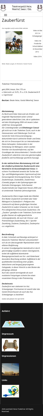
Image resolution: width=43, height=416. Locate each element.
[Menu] (5, 15)
